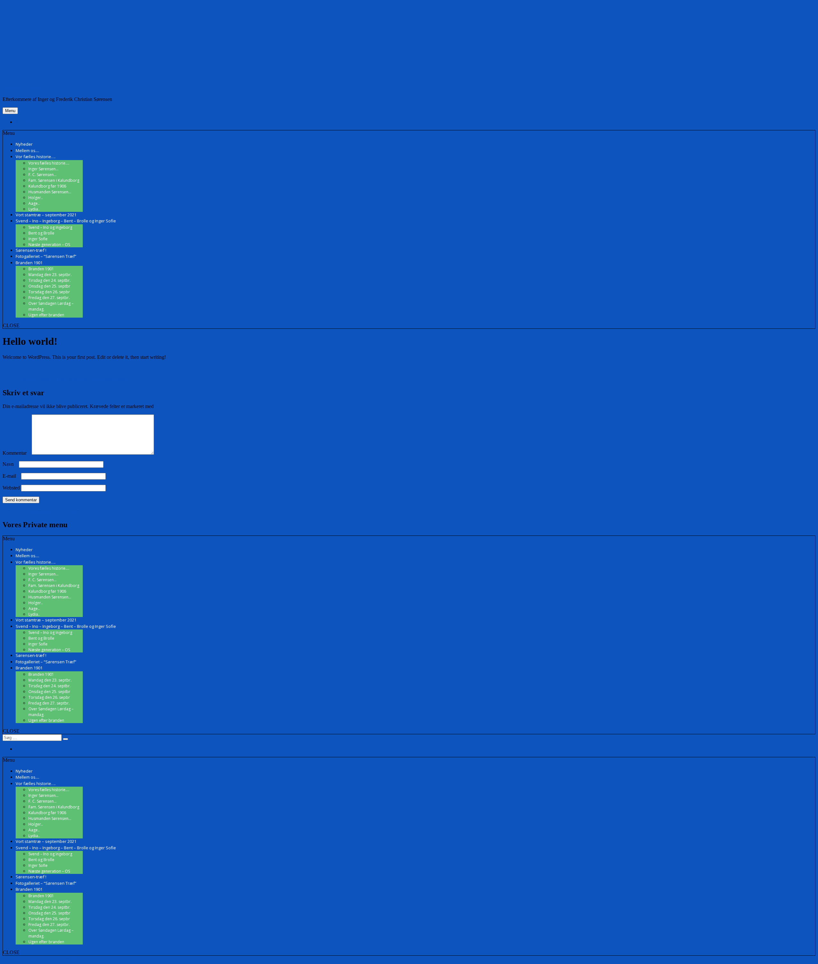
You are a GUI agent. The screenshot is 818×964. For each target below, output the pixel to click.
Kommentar (16, 453)
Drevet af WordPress (62, 958)
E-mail (11, 476)
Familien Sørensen (21, 88)
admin (24, 379)
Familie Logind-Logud (38, 122)
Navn (10, 464)
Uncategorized (114, 379)
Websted (11, 487)
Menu (10, 110)
